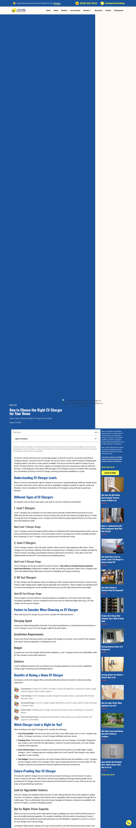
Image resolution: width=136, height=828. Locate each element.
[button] (96, 439)
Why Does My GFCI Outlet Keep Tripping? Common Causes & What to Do (110, 498)
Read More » (104, 503)
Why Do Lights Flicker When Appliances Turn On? (111, 704)
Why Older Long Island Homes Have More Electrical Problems (112, 734)
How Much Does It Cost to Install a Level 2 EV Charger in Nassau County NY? (112, 559)
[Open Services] (91, 10)
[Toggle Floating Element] (129, 823)
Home (12, 418)
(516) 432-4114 (107, 467)
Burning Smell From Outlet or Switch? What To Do (112, 676)
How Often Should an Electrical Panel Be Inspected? (112, 589)
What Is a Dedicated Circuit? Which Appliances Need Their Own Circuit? (111, 529)
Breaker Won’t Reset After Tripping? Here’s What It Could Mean (112, 618)
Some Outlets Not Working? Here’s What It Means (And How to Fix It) (111, 765)
